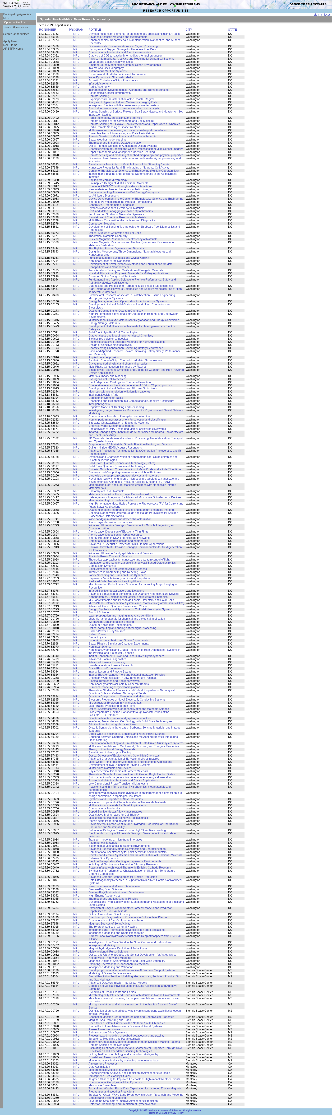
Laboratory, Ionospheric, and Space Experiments (118, 640)
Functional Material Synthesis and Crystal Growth (119, 257)
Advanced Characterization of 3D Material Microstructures (124, 758)
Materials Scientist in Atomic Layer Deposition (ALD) (121, 494)
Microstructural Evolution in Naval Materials (115, 702)
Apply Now (10, 41)
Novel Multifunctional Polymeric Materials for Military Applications (128, 273)
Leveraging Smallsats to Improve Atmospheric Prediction (123, 1100)
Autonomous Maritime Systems (108, 71)
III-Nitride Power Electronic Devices (110, 556)
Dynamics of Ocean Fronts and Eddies (112, 992)
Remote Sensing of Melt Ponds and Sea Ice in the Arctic (123, 136)
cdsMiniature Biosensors (104, 195)
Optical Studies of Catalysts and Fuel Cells (115, 232)
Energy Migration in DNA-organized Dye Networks (119, 537)
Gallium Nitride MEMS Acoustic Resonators (115, 447)
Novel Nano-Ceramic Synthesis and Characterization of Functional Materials (135, 855)
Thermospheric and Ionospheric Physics (113, 898)
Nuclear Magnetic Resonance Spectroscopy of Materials (123, 239)
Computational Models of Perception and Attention (119, 416)
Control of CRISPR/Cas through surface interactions (120, 186)
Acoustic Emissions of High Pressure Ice (113, 80)
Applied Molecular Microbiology (108, 180)
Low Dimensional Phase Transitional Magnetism (118, 783)
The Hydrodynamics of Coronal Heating (113, 926)
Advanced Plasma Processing (107, 662)
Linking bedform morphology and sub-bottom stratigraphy (123, 1054)
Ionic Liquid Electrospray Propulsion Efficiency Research (123, 864)
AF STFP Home (13, 48)
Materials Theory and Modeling (108, 376)
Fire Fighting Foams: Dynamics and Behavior (116, 248)
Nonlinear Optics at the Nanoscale (110, 260)
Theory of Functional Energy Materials (112, 749)
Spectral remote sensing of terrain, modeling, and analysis (124, 108)
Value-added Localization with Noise (111, 61)
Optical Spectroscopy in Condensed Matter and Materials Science (129, 708)
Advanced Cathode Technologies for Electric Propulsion (123, 876)
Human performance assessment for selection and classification (128, 419)
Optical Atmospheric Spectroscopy (110, 914)
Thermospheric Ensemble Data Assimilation (115, 142)
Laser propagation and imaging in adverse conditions (121, 615)
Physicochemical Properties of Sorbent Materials (118, 771)
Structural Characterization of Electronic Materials (119, 422)
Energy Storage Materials (104, 323)
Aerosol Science (99, 612)
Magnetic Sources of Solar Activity (109, 923)
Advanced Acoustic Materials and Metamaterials (118, 36)
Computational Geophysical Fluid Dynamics (115, 1082)
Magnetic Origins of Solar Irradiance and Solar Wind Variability (127, 960)
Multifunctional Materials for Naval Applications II (118, 817)
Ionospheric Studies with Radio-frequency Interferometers (124, 105)
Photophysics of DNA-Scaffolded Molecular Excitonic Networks (127, 428)
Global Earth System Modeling (107, 1097)
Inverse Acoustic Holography (106, 68)
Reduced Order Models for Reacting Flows (115, 581)
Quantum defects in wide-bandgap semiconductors (120, 718)
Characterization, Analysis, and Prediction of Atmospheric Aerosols (129, 1072)
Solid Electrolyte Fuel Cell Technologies (113, 332)
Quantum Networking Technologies (110, 624)
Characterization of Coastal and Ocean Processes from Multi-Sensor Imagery (136, 148)
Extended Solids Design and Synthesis (112, 276)
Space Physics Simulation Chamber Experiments (119, 643)
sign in (318, 14)
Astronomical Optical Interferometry (110, 92)
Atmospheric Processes (103, 1063)
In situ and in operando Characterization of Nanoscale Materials (127, 802)
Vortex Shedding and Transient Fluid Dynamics (117, 575)
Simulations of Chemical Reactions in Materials (117, 217)
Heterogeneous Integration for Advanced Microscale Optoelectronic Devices (135, 497)
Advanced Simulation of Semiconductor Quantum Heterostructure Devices (134, 593)
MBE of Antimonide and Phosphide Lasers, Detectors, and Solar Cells (131, 600)
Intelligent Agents (99, 404)
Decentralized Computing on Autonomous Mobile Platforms (125, 472)
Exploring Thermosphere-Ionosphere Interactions (119, 964)
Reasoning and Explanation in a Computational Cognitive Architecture (131, 400)
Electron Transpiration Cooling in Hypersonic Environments (125, 861)
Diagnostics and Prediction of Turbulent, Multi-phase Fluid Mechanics (131, 285)
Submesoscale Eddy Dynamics (108, 1032)
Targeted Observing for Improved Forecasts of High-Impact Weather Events (134, 1079)
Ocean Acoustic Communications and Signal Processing (123, 46)
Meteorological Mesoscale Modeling (111, 1069)
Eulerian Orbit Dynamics (103, 858)
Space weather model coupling (108, 139)
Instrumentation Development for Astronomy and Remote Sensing (129, 89)
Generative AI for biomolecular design (112, 204)
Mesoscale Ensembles (102, 1085)
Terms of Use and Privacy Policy (166, 1113)
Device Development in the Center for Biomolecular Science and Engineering (136, 198)
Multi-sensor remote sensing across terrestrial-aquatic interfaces (128, 130)
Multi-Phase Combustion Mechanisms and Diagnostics (122, 220)
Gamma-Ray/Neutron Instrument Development (117, 892)
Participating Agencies (17, 14)
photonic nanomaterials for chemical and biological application (127, 618)
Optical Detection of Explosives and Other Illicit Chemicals (124, 755)
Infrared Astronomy (100, 83)
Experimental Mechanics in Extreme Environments (119, 845)
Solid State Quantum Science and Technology (117, 466)
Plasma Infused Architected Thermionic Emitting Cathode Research (130, 867)
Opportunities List (15, 22)
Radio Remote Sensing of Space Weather (114, 127)
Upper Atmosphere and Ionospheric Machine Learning (122, 152)
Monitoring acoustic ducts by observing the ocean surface (124, 1060)
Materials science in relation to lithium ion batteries (119, 391)
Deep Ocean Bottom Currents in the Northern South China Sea (127, 1023)
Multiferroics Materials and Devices (110, 768)
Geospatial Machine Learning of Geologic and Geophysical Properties (131, 1016)
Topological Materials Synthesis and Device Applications (123, 780)
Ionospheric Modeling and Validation (111, 967)
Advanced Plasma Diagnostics (107, 659)
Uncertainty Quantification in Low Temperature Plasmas (122, 677)
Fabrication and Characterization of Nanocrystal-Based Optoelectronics (132, 562)
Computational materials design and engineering (118, 540)
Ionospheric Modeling (102, 945)
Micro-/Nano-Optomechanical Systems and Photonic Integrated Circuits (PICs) (136, 603)
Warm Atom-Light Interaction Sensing (111, 621)
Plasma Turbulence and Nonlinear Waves (114, 680)
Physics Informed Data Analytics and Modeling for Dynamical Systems (131, 58)
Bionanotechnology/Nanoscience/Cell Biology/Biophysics (124, 192)
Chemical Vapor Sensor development (111, 425)
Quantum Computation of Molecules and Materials (119, 696)
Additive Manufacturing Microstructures (112, 724)
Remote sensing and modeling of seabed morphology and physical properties (136, 155)
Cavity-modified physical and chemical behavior (118, 363)
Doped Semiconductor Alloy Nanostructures (115, 811)
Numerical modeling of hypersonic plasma (114, 687)
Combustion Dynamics (102, 565)
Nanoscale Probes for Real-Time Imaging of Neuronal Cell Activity (129, 167)
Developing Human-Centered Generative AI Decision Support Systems (132, 970)
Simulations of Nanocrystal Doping (110, 752)
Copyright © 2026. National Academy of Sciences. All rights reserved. (166, 1110)
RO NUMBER (47, 29)
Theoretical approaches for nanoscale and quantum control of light (129, 559)
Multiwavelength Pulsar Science (108, 951)
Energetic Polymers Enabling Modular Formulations (120, 201)
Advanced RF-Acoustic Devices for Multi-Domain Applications (126, 544)
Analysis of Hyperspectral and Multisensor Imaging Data (123, 102)
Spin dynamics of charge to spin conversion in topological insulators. (130, 777)
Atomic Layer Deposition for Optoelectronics (115, 534)
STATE (232, 29)
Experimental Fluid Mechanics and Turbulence (117, 74)
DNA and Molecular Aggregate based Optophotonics (121, 211)
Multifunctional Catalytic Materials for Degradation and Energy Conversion (134, 320)
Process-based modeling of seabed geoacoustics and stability (126, 1035)
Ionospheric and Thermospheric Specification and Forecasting (127, 929)
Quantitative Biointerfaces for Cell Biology (114, 814)
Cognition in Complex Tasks (106, 397)
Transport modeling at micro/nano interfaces (115, 839)
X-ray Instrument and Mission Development (115, 886)
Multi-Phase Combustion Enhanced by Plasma (117, 366)
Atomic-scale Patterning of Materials (111, 820)
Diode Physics (97, 637)
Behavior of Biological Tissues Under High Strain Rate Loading (127, 830)
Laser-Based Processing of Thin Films (112, 705)
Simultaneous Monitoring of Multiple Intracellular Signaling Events (129, 164)
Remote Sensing (99, 96)
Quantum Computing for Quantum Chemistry (116, 310)
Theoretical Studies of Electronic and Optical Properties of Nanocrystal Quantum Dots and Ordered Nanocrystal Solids (132, 692)
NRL (6, 17)
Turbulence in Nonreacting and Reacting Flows (117, 572)
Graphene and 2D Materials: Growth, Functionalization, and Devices (130, 444)
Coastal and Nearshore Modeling (109, 1057)
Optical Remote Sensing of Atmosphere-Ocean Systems (123, 145)
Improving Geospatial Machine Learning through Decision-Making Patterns (134, 1041)
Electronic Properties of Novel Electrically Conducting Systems (127, 699)
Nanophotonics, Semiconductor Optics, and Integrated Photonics (128, 596)
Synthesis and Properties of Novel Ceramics (116, 799)
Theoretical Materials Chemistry (108, 236)
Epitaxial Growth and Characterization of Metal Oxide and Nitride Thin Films (135, 469)
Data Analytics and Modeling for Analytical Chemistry (121, 335)
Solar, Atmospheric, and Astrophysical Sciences (118, 568)
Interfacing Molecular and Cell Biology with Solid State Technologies (130, 721)
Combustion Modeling (102, 223)
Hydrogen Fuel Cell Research (107, 379)
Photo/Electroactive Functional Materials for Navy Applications (127, 341)
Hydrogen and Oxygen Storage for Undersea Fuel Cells (122, 49)
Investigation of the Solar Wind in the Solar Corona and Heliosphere (130, 942)
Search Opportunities (16, 27)
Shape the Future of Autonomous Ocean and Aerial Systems (125, 1026)
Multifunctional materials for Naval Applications (117, 805)
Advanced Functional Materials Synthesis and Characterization (127, 848)
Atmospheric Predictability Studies (110, 1076)
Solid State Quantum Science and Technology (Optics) (122, 463)
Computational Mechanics (105, 808)
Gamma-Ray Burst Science (105, 889)
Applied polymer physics (104, 357)
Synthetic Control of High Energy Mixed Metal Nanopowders (125, 360)
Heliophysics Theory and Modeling (110, 957)
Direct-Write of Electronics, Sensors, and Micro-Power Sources (127, 733)
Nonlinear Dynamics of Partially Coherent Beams (119, 684)
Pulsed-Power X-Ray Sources (107, 631)
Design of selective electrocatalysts (110, 344)
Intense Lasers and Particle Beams (110, 671)
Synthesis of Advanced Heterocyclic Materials (116, 208)
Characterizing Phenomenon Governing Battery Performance (126, 348)
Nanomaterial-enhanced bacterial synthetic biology (120, 189)
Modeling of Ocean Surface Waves (110, 973)
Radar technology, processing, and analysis (115, 117)
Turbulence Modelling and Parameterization (115, 1038)
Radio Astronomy (99, 86)
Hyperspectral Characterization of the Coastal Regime (122, 99)
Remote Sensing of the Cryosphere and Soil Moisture (121, 120)
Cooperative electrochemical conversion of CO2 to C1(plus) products (131, 385)
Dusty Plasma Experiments (105, 668)
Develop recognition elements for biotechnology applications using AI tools (134, 33)
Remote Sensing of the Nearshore (109, 1044)
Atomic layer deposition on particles (110, 522)
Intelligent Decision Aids (103, 394)
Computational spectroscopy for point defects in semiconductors (128, 852)
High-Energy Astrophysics (104, 895)
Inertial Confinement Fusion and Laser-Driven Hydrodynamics (126, 656)
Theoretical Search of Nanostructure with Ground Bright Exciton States (132, 774)
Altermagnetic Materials (103, 842)
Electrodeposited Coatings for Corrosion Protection (120, 382)
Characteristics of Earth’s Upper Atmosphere (116, 920)
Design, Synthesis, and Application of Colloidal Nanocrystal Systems (131, 609)
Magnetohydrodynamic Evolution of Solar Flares (118, 948)
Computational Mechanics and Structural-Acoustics (120, 52)
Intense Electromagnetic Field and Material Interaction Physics (127, 674)
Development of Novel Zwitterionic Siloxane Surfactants (123, 388)
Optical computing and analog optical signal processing (122, 628)
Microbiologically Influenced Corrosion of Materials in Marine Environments (134, 995)
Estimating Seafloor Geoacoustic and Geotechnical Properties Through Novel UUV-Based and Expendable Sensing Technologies (136, 1050)
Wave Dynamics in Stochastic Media (111, 77)
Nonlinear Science (100, 646)
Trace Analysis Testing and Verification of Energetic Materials (126, 270)
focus (327, 14)
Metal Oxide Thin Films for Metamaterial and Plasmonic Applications (130, 761)
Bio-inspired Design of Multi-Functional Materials (118, 183)
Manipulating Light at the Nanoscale (111, 500)
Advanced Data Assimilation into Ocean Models (118, 982)
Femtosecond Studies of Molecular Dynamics (116, 214)
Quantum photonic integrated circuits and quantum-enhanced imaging (131, 509)
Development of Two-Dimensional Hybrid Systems (119, 764)
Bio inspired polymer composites (108, 338)
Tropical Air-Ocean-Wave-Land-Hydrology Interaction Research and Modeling (136, 1094)
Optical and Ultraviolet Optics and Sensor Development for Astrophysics (132, 954)
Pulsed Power (97, 634)
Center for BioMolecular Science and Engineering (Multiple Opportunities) (134, 170)
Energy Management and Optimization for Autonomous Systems (128, 301)
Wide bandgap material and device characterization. (120, 519)
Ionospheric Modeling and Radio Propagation (116, 932)
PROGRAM (76, 29)
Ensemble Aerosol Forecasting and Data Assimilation (121, 133)
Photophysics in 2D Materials (106, 491)
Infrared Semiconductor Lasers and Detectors (116, 590)
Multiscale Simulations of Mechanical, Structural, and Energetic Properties (134, 746)
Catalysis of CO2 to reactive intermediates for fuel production (126, 55)
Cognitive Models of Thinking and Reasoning (116, 407)
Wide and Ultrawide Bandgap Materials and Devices (121, 553)
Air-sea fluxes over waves (104, 1029)
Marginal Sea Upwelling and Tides (110, 1020)
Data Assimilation (99, 1066)
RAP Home (10, 45)
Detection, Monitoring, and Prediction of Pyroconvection (122, 1104)
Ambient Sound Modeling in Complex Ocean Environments (125, 64)
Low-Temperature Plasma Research (111, 665)
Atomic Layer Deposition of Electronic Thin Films (118, 531)
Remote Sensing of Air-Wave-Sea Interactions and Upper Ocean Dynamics (134, 124)
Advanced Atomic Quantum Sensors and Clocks (118, 606)
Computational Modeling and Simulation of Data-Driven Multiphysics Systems (136, 743)
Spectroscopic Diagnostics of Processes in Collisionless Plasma (128, 917)
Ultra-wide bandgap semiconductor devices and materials (124, 475)
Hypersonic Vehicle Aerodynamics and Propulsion (119, 578)
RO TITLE (95, 29)
